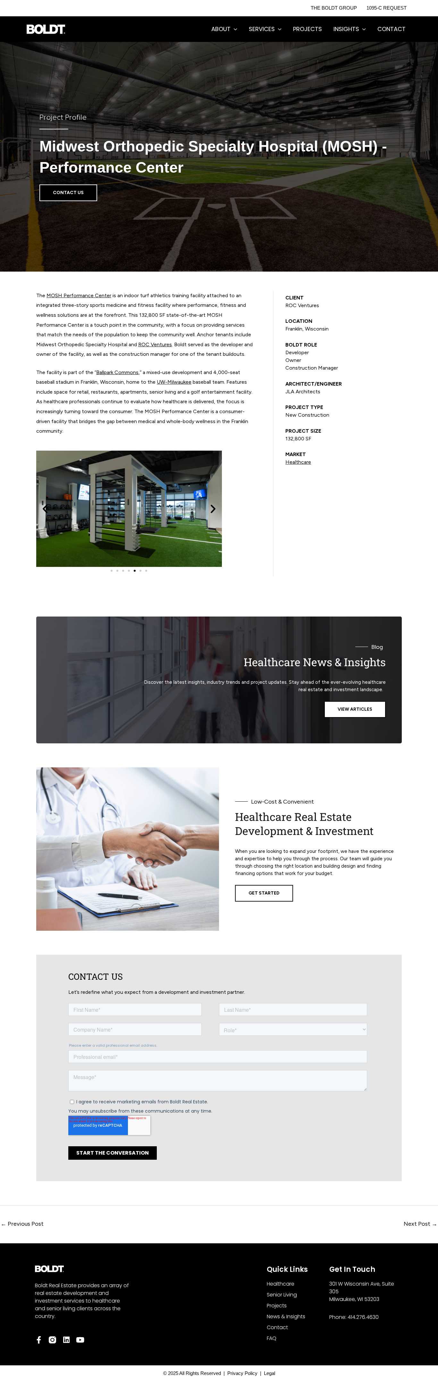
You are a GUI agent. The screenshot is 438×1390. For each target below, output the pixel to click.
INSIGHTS (346, 29)
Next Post (420, 1223)
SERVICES (262, 29)
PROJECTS (307, 29)
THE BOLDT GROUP (334, 8)
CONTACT (391, 29)
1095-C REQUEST (386, 8)
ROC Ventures (155, 344)
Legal (268, 1373)
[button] (45, 508)
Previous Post (22, 1223)
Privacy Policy (243, 1373)
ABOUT (221, 29)
